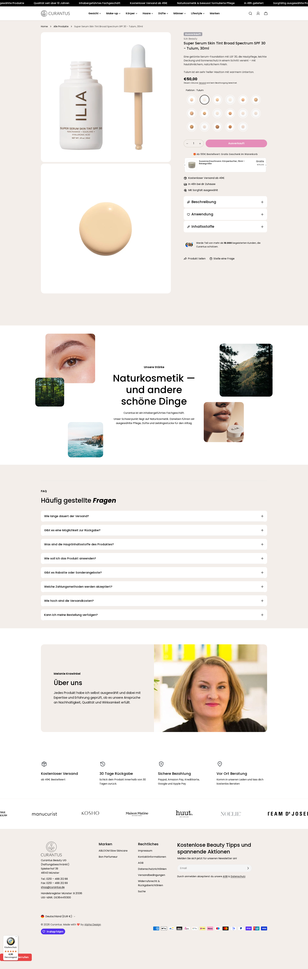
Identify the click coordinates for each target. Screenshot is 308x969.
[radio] (191, 99)
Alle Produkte (61, 26)
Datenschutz (238, 876)
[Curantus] (37, 814)
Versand (202, 83)
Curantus (56, 924)
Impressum (145, 851)
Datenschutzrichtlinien (152, 869)
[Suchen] (250, 13)
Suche (142, 891)
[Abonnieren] (248, 868)
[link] (24, 3)
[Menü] (16, 937)
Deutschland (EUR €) (58, 916)
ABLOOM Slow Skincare (113, 851)
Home (44, 26)
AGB (140, 863)
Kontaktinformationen (152, 857)
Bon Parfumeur (108, 857)
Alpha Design (92, 924)
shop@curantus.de (53, 887)
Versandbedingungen (151, 875)
